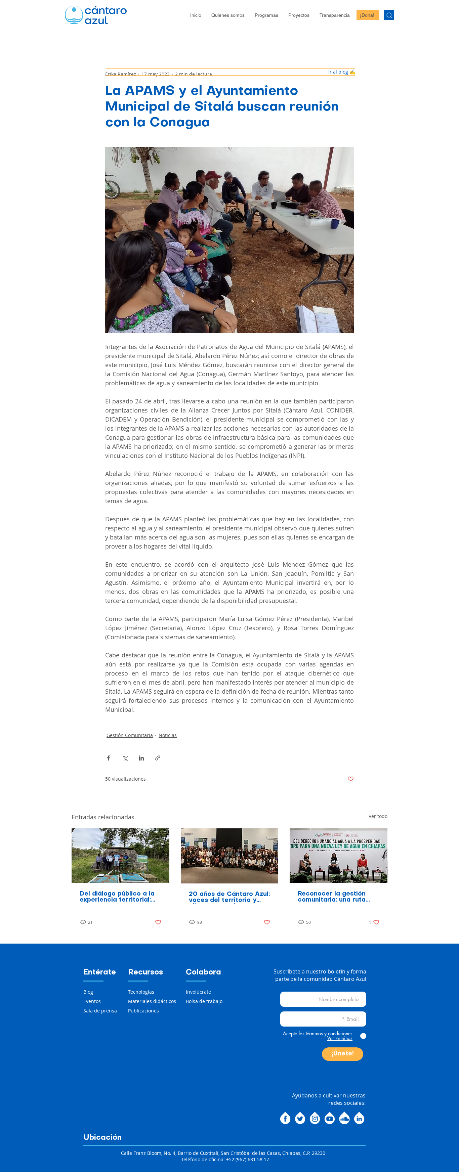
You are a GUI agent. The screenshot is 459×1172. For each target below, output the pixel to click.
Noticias (168, 735)
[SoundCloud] (344, 1118)
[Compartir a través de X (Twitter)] (125, 758)
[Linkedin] (359, 1118)
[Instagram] (314, 1118)
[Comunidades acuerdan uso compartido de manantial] (120, 855)
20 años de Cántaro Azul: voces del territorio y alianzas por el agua (229, 898)
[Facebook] (285, 1118)
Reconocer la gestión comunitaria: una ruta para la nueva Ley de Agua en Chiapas (332, 897)
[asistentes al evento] (230, 855)
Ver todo (378, 816)
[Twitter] (300, 1118)
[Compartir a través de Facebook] (108, 758)
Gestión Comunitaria (130, 735)
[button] (228, 15)
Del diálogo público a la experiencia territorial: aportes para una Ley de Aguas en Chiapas (119, 897)
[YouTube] (329, 1118)
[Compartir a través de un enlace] (158, 758)
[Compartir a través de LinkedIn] (141, 758)
